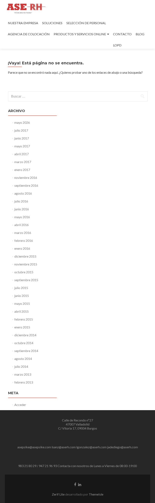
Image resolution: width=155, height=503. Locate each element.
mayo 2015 (22, 303)
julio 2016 (21, 201)
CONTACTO (122, 34)
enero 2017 (22, 170)
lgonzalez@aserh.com (91, 447)
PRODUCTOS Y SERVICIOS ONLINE (80, 34)
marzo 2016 (22, 233)
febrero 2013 (23, 382)
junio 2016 (21, 209)
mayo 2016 (22, 217)
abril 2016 (21, 225)
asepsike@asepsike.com (34, 447)
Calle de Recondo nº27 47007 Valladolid (77, 422)
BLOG (140, 34)
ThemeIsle (96, 494)
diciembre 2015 (25, 256)
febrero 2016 (23, 240)
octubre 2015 (23, 272)
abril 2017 (21, 154)
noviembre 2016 (25, 177)
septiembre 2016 (26, 185)
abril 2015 (21, 311)
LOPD (117, 45)
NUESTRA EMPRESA (23, 23)
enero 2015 (22, 327)
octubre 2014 (23, 343)
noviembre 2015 (25, 264)
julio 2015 (21, 288)
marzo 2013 (22, 374)
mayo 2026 (22, 122)
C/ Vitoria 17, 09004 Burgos (77, 428)
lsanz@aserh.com (64, 447)
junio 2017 (21, 138)
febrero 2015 (23, 319)
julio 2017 (21, 130)
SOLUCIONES (52, 23)
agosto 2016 (23, 193)
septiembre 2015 (26, 280)
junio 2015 (21, 296)
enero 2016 (22, 248)
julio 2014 (21, 366)
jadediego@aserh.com (122, 447)
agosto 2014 (23, 358)
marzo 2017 (22, 162)
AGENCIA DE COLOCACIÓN (29, 34)
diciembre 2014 (25, 335)
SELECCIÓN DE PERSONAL (86, 23)
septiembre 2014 (26, 351)
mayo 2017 (22, 146)
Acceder (20, 405)
